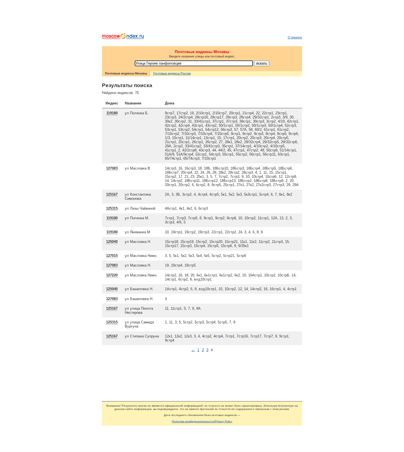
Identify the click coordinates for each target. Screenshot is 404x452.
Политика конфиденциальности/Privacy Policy (202, 421)
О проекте (295, 37)
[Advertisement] (202, 17)
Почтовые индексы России (172, 73)
